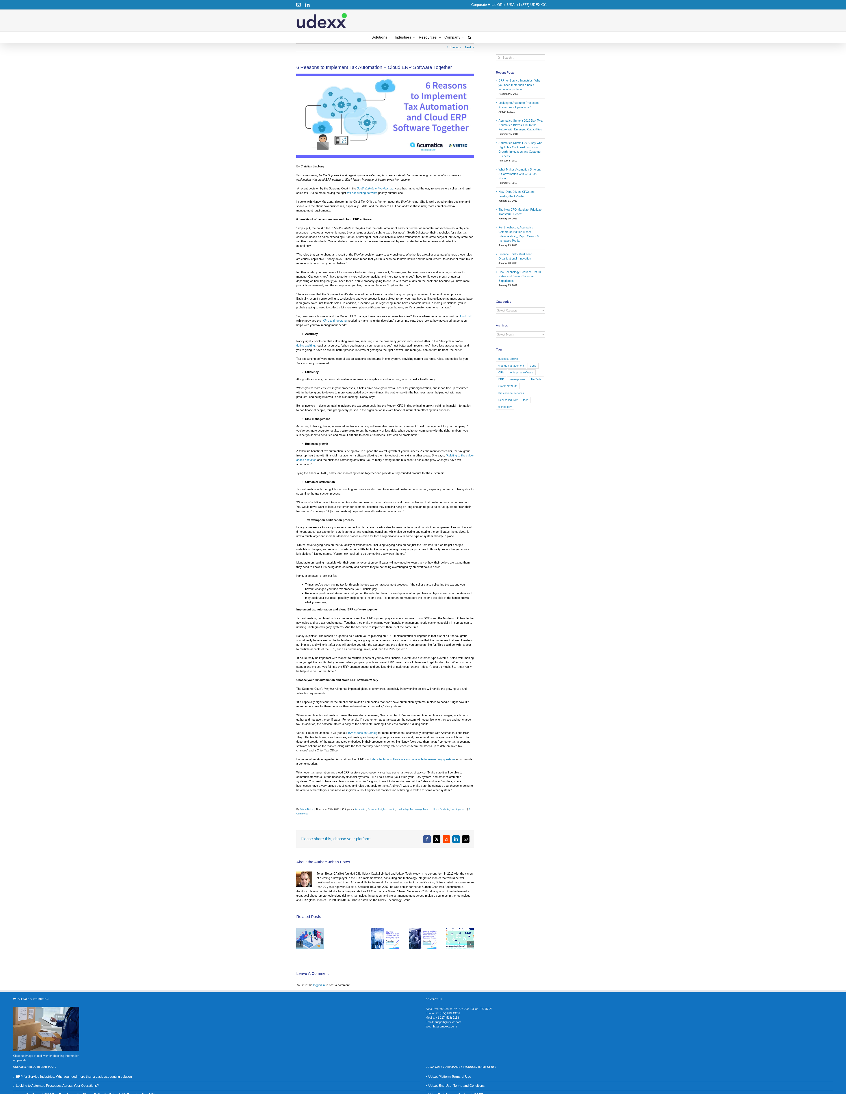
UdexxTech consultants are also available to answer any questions (412, 759)
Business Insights (376, 809)
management (517, 379)
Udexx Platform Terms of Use (449, 1076)
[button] (469, 37)
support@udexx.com (448, 1022)
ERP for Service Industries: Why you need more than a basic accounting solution (519, 85)
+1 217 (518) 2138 (447, 1017)
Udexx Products (440, 809)
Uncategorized (458, 809)
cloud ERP (465, 316)
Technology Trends (420, 809)
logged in (319, 985)
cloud (533, 365)
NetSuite (536, 379)
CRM (501, 372)
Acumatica (360, 809)
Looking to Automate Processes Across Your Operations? (57, 1085)
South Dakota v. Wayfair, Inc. (375, 188)
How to (391, 809)
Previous (455, 47)
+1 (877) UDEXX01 (448, 1013)
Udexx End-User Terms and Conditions (456, 1085)
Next (468, 47)
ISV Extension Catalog (362, 732)
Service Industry (508, 400)
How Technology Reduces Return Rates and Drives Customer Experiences (520, 276)
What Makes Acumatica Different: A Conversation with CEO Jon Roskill (520, 174)
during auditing (305, 345)
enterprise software (521, 372)
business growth (508, 358)
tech (525, 400)
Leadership (402, 809)
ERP (501, 379)
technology (505, 406)
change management (511, 365)
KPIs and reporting (334, 320)
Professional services (511, 393)
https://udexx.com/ (445, 1026)
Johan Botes (306, 809)
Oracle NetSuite (507, 386)
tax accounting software (362, 193)
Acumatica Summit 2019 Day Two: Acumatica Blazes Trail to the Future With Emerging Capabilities (521, 125)
